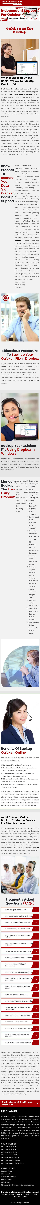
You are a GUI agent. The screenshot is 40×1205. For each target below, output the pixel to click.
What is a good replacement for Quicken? (17, 1035)
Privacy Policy (7, 1171)
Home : (4, 18)
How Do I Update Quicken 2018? (16, 995)
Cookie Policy (7, 1174)
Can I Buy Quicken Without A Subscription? (15, 965)
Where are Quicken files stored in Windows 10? (17, 1008)
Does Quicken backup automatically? (19, 1001)
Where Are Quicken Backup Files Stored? (20, 958)
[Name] (35, 3)
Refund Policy (7, 1179)
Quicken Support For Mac (11, 1160)
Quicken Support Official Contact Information (17, 1103)
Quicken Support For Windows (13, 1163)
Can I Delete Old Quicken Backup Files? (19, 972)
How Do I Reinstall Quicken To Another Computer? (19, 979)
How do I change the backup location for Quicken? (20, 944)
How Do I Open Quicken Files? (16, 910)
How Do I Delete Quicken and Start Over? (18, 987)
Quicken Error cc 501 (9, 1147)
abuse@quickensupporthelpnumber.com (20, 1193)
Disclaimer (6, 1182)
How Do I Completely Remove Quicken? (19, 922)
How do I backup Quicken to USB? (17, 1015)
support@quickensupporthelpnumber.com (19, 1185)
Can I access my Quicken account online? (17, 936)
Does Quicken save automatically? (18, 1043)
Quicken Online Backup (10, 1158)
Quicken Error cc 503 (9, 1149)
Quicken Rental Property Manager (19, 94)
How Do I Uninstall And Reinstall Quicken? (20, 916)
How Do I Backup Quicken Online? (17, 929)
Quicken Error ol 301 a (10, 1155)
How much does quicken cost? (16, 1022)
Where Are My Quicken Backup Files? (18, 951)
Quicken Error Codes (9, 1152)
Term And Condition (9, 1177)
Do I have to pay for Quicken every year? (20, 1028)
